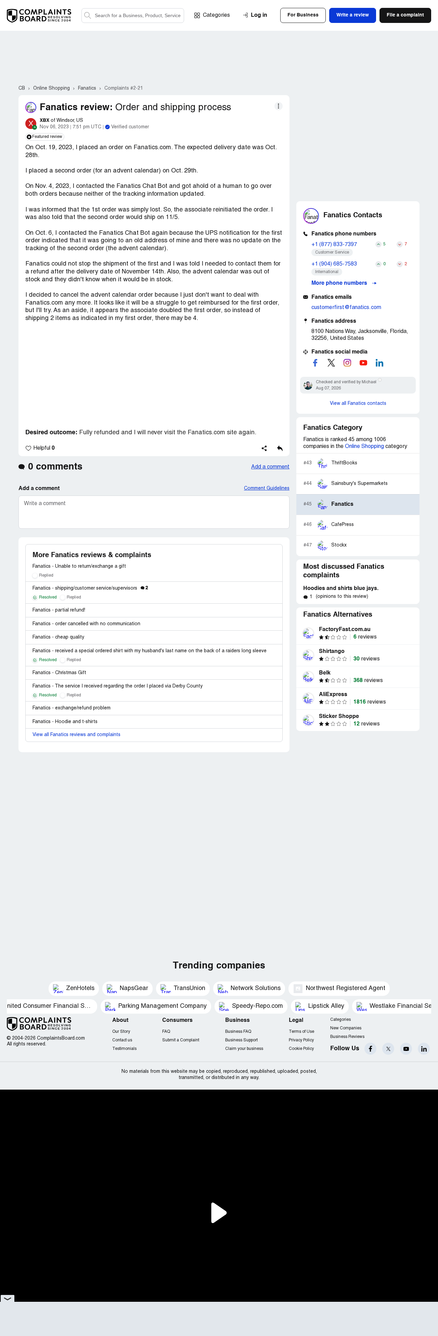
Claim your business (244, 1049)
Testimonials (124, 1049)
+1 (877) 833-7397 (334, 244)
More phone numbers (340, 283)
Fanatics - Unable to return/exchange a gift (79, 566)
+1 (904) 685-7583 (334, 264)
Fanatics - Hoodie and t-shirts (65, 722)
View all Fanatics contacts (358, 403)
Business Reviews (347, 1037)
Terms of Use (301, 1031)
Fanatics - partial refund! (59, 610)
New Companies (345, 1028)
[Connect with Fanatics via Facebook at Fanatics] (315, 363)
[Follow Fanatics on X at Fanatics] (331, 363)
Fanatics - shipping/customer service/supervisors (90, 588)
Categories (216, 15)
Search (87, 15)
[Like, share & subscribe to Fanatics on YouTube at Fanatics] (363, 363)
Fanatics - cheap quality (58, 637)
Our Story (121, 1031)
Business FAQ (238, 1031)
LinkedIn (424, 1049)
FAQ (166, 1031)
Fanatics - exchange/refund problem (72, 708)
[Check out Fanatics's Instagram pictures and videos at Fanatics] (347, 363)
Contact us (122, 1040)
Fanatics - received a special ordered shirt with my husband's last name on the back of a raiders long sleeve (150, 651)
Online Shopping (364, 446)
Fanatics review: (76, 107)
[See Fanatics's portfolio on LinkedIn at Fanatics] (379, 363)
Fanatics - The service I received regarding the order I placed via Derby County (118, 686)
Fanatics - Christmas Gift (59, 673)
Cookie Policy (301, 1049)
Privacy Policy (301, 1040)
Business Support (241, 1040)
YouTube (406, 1049)
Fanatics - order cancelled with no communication (86, 624)
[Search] (132, 15)
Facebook (370, 1049)
